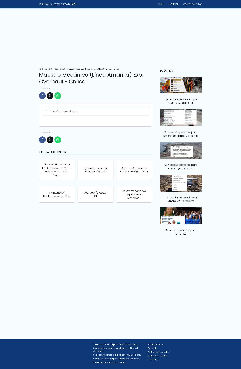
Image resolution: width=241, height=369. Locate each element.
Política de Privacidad (158, 352)
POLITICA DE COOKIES (158, 355)
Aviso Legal (153, 359)
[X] (50, 95)
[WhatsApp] (57, 95)
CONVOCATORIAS (192, 4)
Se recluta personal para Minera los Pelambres (116, 358)
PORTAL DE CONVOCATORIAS (58, 4)
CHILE (161, 4)
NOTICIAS (174, 4)
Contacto (152, 348)
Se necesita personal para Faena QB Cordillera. (117, 354)
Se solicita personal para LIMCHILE (110, 362)
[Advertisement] (120, 37)
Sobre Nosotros (155, 344)
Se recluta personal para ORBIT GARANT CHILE (115, 344)
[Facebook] (42, 95)
